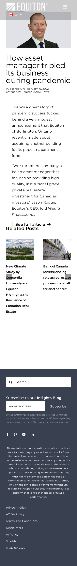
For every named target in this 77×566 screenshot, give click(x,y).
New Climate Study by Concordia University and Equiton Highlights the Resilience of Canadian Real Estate (17, 289)
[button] (58, 406)
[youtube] (23, 434)
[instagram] (15, 434)
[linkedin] (32, 434)
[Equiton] (27, 4)
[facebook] (7, 434)
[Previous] (9, 277)
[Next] (68, 277)
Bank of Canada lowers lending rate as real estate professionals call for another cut (57, 278)
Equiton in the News (35, 91)
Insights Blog (49, 398)
